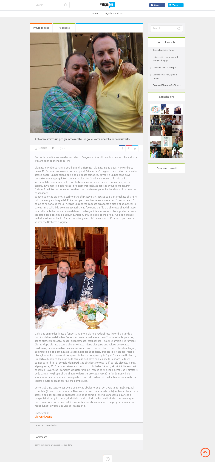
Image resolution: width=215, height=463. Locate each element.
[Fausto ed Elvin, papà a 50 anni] (177, 149)
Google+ (129, 148)
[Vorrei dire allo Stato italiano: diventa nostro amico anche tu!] (155, 138)
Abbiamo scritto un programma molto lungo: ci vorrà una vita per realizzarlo (82, 139)
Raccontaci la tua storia (163, 50)
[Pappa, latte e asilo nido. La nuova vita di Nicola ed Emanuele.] (155, 149)
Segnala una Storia (113, 13)
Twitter (135, 148)
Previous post (41, 27)
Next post (64, 27)
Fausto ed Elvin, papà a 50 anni (167, 85)
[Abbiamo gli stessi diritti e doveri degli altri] (166, 116)
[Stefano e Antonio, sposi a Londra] (155, 116)
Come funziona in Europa (164, 67)
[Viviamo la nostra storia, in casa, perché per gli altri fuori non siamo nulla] (177, 105)
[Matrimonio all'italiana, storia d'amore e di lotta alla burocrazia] (166, 138)
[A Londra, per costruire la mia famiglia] (177, 127)
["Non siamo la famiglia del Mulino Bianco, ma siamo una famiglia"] (166, 149)
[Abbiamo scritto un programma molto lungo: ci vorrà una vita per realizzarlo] (177, 138)
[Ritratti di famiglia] (177, 116)
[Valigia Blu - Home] (107, 5)
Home (95, 13)
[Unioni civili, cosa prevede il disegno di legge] (166, 105)
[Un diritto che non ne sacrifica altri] (155, 127)
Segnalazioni (51, 425)
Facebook (122, 148)
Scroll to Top (205, 452)
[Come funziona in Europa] (155, 105)
